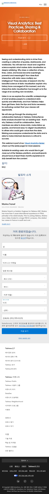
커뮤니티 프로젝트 (11, 397)
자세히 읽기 (6, 224)
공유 (25, 44)
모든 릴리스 (9, 451)
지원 (7, 434)
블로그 (17, 466)
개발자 (24, 466)
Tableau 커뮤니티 (12, 377)
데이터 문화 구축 (11, 357)
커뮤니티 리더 (10, 389)
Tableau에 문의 (11, 369)
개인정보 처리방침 (26, 326)
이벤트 (7, 410)
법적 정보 (5, 471)
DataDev (8, 393)
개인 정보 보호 (22, 471)
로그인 (23, 238)
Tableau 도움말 (11, 447)
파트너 (8, 418)
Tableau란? (10, 348)
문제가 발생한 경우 (24, 338)
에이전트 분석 (10, 353)
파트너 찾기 (9, 422)
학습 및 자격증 (10, 443)
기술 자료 (8, 438)
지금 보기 (22, 38)
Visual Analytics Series (34, 143)
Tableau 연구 (10, 365)
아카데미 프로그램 (11, 406)
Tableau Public (11, 381)
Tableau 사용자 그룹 (12, 385)
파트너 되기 (9, 426)
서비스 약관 (13, 471)
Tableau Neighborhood (14, 402)
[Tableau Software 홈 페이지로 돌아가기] (10, 2)
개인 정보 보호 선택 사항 (26, 476)
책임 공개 (32, 471)
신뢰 (11, 466)
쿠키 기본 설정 (41, 471)
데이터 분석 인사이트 (13, 361)
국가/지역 (6, 300)
